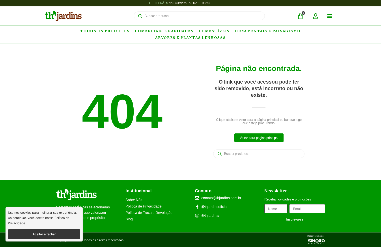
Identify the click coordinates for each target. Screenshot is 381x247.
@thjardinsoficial (214, 207)
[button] (330, 16)
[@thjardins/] (197, 215)
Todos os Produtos (105, 31)
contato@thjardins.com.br (221, 198)
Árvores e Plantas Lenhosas (190, 38)
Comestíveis (214, 31)
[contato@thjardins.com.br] (197, 198)
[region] (44, 224)
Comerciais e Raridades (164, 31)
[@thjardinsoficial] (197, 207)
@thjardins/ (210, 215)
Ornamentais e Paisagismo (268, 31)
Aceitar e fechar (44, 234)
